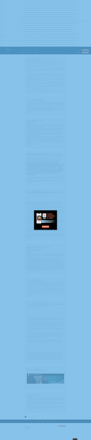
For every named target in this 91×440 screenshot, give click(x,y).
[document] (45, 220)
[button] (45, 227)
